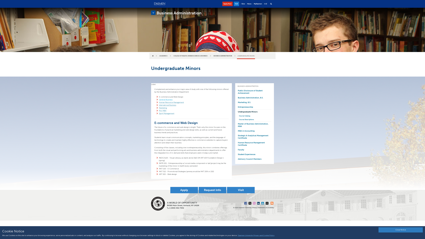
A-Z (265, 4)
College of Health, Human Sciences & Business (191, 56)
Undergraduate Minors (248, 112)
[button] (271, 4)
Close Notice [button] (400, 230)
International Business (167, 105)
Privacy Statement (258, 207)
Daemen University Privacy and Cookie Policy (256, 235)
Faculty (241, 150)
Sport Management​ (166, 113)
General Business (166, 100)
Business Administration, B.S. (250, 98)
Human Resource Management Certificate (251, 144)
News (249, 4)
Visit (236, 4)
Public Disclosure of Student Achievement (250, 92)
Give (243, 4)
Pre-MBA (162, 111)
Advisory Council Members (250, 159)
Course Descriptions (246, 119)
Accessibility (270, 207)
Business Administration (223, 56)
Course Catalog (244, 116)
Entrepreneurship (245, 107)
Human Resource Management (171, 102)
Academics (163, 56)
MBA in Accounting (246, 131)
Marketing (163, 108)
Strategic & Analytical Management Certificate (253, 136)
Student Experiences (246, 154)
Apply (184, 190)
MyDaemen (258, 4)
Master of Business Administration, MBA (253, 125)
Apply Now (227, 4)
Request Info (212, 190)
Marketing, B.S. (244, 102)
